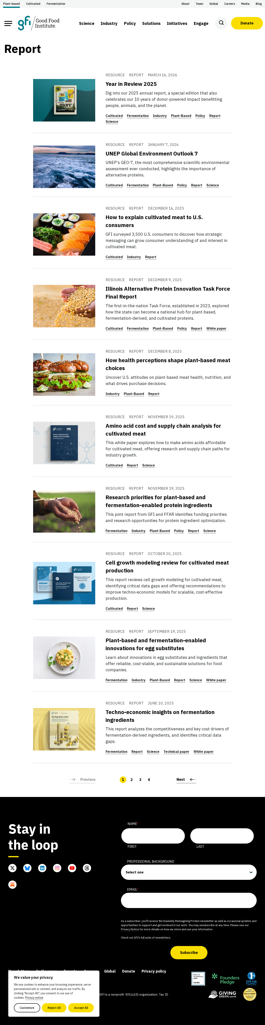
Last (200, 846)
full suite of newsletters (155, 937)
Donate (247, 23)
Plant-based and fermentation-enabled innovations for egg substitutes (156, 644)
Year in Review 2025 (131, 83)
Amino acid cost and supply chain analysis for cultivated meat (163, 429)
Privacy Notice (130, 929)
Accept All (81, 1008)
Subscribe (189, 952)
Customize (27, 1008)
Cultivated (114, 116)
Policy (200, 116)
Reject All (54, 1008)
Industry (160, 116)
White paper (216, 328)
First (132, 846)
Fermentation (138, 116)
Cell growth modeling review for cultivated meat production (167, 566)
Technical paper (176, 751)
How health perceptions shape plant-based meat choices (168, 364)
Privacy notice (34, 997)
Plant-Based (181, 116)
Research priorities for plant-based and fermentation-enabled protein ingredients (159, 501)
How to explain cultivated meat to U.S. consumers (154, 221)
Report (214, 116)
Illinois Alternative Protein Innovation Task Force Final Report (168, 292)
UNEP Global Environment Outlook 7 (152, 153)
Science (112, 121)
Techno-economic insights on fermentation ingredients (160, 715)
